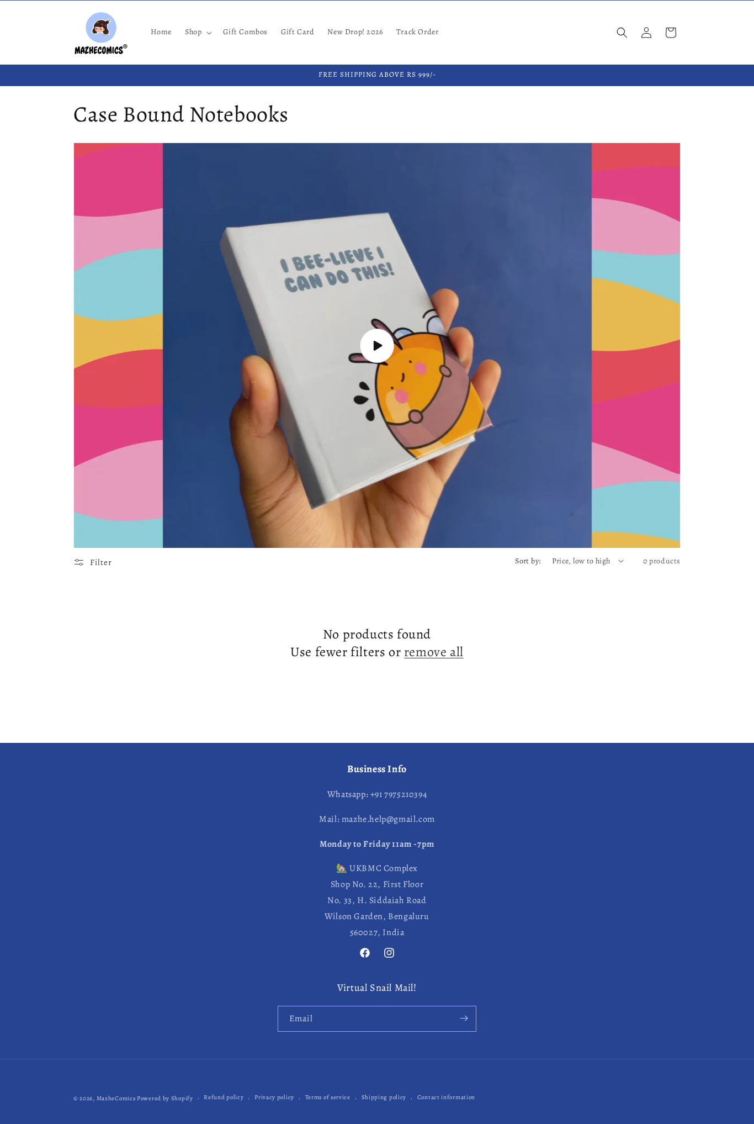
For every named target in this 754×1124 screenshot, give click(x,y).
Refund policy (223, 1098)
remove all (434, 651)
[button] (197, 32)
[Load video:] (377, 345)
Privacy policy (274, 1098)
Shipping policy (384, 1098)
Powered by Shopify (165, 1098)
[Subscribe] (464, 1018)
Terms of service (328, 1098)
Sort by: (527, 561)
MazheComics (116, 1098)
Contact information (446, 1098)
